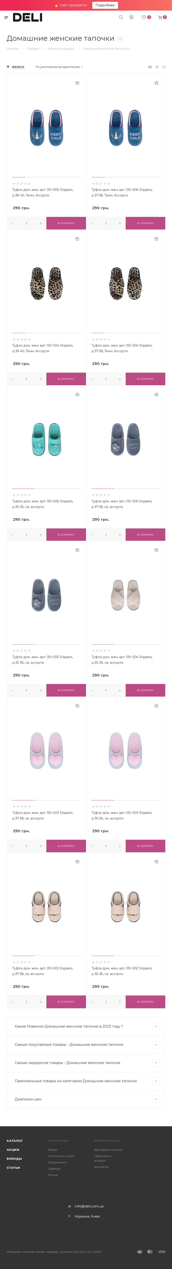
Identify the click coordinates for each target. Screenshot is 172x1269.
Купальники (57, 1162)
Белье (52, 1149)
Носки (53, 1175)
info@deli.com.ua (89, 1206)
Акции (13, 1149)
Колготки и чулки (61, 1156)
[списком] (157, 67)
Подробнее (105, 5)
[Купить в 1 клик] (77, 83)
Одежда (54, 1168)
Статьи (13, 1167)
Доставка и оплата (108, 1149)
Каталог (15, 1140)
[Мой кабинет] (131, 18)
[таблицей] (164, 67)
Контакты (101, 1167)
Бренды (14, 1158)
